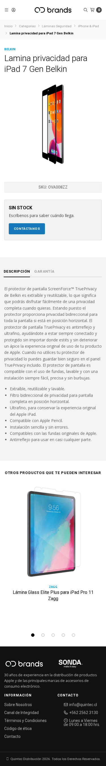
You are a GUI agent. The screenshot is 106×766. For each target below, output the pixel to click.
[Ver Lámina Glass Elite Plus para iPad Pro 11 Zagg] (53, 534)
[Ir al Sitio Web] (64, 665)
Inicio (8, 26)
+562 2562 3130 (83, 713)
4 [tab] (63, 635)
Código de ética (18, 728)
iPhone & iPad (88, 26)
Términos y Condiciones (25, 721)
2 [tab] (43, 635)
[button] (6, 10)
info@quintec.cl (82, 705)
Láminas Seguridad (57, 26)
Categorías (27, 26)
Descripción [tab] (17, 271)
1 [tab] (32, 635)
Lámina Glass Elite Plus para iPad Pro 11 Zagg (53, 595)
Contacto (12, 736)
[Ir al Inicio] (53, 10)
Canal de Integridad (21, 713)
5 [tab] (73, 635)
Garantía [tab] (44, 271)
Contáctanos (27, 229)
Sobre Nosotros (18, 705)
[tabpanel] (53, 553)
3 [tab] (53, 635)
